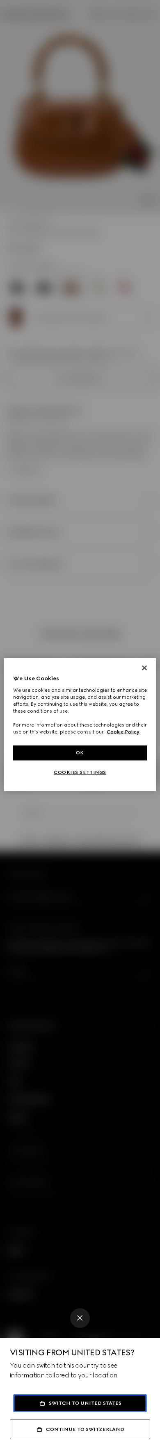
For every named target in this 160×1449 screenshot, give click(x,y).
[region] (80, 724)
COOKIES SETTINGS (80, 772)
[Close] (80, 1318)
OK (80, 753)
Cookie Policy (123, 732)
